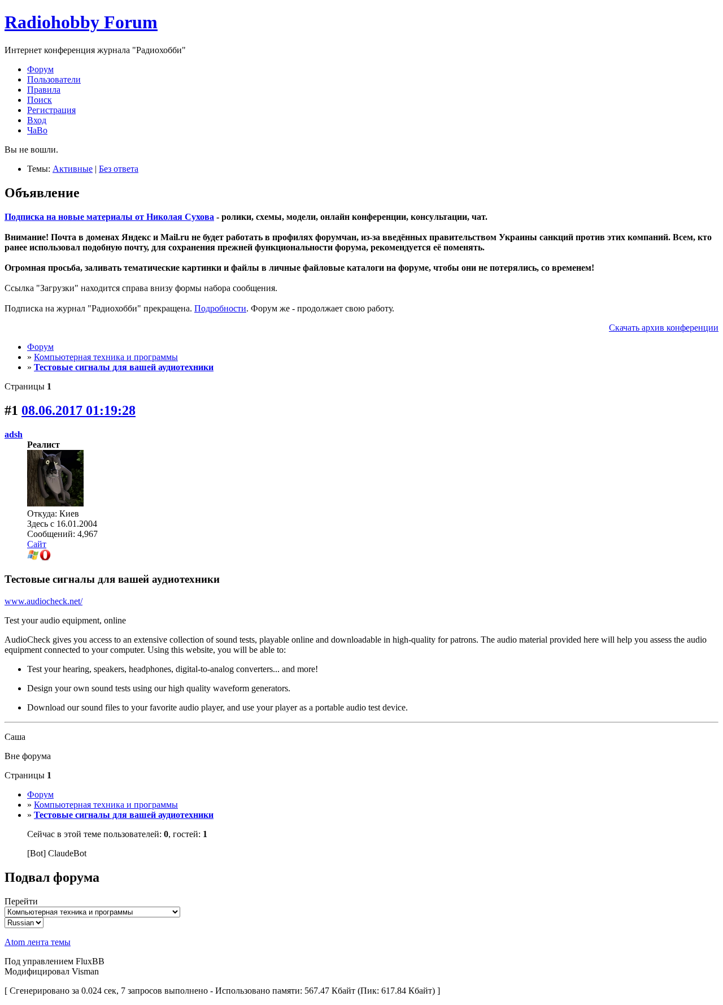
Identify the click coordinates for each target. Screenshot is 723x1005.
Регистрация (51, 110)
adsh (14, 434)
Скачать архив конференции (663, 327)
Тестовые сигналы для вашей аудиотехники (124, 367)
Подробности (220, 308)
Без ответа (118, 169)
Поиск (39, 100)
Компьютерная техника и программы (106, 357)
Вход (36, 120)
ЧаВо (37, 130)
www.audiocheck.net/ (43, 601)
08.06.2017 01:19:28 (78, 410)
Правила (43, 89)
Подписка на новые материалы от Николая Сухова (109, 217)
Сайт (36, 544)
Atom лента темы (38, 942)
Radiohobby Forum (81, 22)
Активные (73, 169)
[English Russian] (24, 922)
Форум (40, 69)
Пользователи (54, 79)
